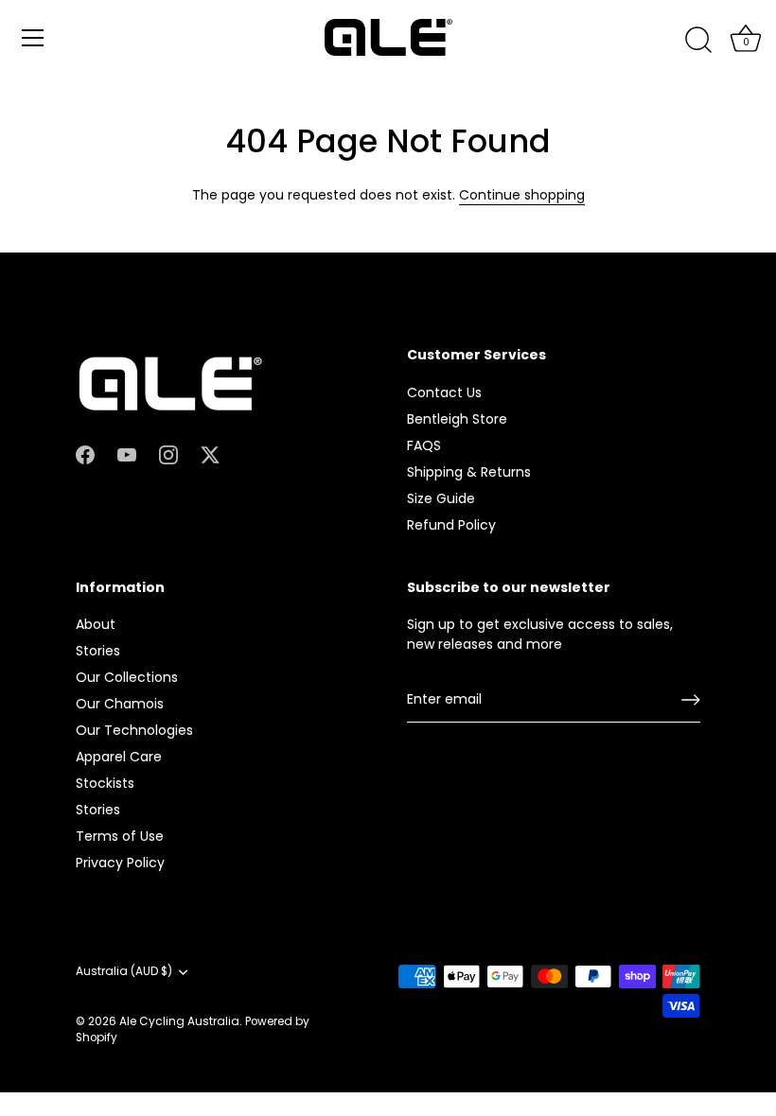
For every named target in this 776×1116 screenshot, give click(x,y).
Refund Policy (451, 524)
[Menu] (33, 38)
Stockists (105, 783)
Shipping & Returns (469, 471)
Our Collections (127, 677)
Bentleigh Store (457, 419)
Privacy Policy (120, 862)
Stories (98, 650)
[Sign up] (690, 699)
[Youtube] (126, 454)
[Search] (698, 40)
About (95, 624)
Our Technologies (134, 730)
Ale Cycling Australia (179, 1021)
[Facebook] (85, 454)
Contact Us (444, 392)
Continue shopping (522, 194)
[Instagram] (168, 454)
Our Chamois (120, 703)
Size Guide (441, 498)
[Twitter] (210, 454)
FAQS (424, 445)
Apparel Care (119, 756)
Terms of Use (120, 836)
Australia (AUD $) (124, 972)
